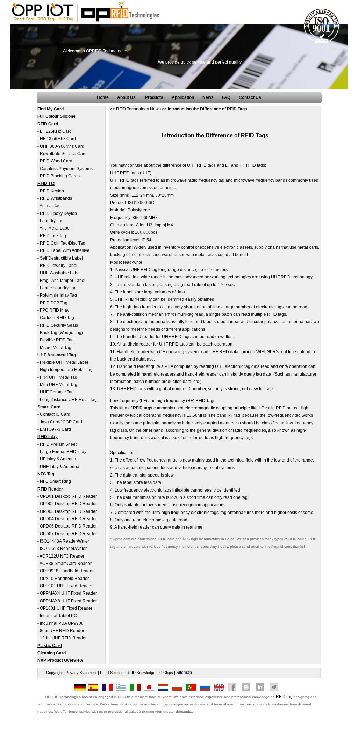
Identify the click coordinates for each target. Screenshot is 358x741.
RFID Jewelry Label (58, 265)
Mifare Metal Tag (55, 347)
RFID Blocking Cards (60, 176)
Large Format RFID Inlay (63, 451)
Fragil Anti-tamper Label (62, 280)
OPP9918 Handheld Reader (67, 570)
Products (154, 97)
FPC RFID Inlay (54, 310)
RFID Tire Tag (53, 235)
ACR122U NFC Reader (62, 556)
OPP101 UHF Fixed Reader (66, 585)
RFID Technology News (138, 109)
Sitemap (184, 672)
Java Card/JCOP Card (61, 422)
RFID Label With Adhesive (65, 250)
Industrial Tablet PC (58, 615)
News (208, 97)
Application (183, 97)
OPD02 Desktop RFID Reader (68, 503)
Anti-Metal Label (55, 228)
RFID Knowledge (141, 672)
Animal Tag (50, 205)
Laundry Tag (52, 220)
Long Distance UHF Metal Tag (68, 399)
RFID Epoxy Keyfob (58, 213)
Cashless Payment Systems (66, 168)
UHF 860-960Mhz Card (62, 146)
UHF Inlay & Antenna (59, 466)
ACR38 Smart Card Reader (66, 563)
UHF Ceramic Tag (57, 392)
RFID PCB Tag (53, 302)
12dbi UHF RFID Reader (63, 637)
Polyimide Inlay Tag (58, 295)
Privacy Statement (81, 672)
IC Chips (165, 672)
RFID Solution (111, 672)
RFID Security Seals (59, 325)
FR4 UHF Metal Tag (58, 377)
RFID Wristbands (56, 198)
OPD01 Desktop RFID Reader (68, 496)
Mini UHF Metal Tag (58, 384)
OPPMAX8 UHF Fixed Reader (68, 600)
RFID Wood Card (56, 161)
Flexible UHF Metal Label (64, 362)
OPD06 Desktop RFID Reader (68, 526)
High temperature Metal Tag (66, 369)
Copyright (54, 672)
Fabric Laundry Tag (58, 287)
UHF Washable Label (60, 272)
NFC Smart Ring (55, 481)
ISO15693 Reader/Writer (63, 548)
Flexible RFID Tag (57, 339)
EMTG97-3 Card (55, 429)
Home (103, 97)
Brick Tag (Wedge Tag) (61, 332)
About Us (127, 97)
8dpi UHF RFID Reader (62, 630)
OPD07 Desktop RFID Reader (68, 533)
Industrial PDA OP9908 (62, 623)
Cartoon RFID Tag (57, 317)
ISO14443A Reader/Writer (64, 541)
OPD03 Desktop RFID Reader (68, 511)
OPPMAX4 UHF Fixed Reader (68, 593)
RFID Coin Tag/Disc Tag (62, 243)
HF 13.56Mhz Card (58, 138)
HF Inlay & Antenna (58, 459)
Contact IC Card (55, 414)
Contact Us (250, 97)
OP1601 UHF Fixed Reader (66, 608)
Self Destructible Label (61, 258)
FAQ (226, 97)
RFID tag (284, 696)
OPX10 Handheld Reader (64, 578)
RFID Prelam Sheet (58, 444)
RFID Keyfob (52, 191)
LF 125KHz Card (56, 131)
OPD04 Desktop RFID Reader (68, 518)
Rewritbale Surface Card (63, 153)
